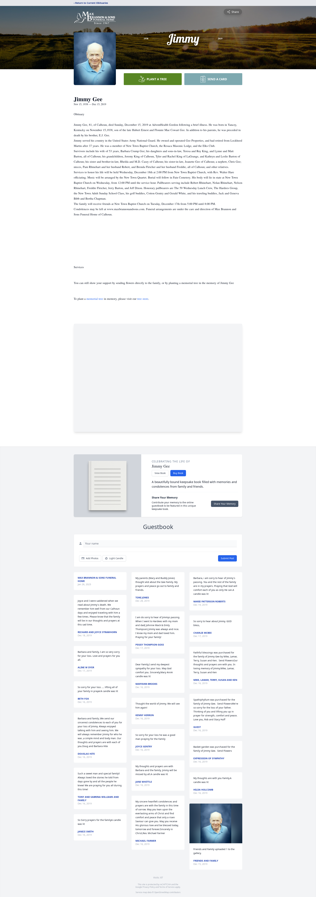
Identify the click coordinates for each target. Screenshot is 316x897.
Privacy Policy (149, 887)
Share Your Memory (225, 503)
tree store (142, 299)
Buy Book (178, 473)
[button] (215, 823)
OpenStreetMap (161, 892)
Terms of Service (167, 887)
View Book (160, 473)
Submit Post (227, 558)
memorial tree (94, 299)
